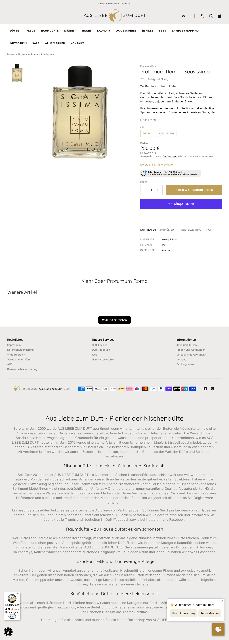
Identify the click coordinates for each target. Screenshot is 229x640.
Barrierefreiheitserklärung (22, 369)
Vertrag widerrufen (18, 359)
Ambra (166, 250)
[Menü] (18, 594)
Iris (163, 244)
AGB (9, 364)
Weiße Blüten (169, 239)
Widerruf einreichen (114, 319)
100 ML (149, 134)
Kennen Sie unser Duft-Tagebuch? (114, 3)
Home (10, 54)
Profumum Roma (148, 66)
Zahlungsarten (185, 364)
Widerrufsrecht (16, 354)
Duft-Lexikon (99, 344)
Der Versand (170, 156)
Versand (181, 359)
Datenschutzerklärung (20, 349)
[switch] (12, 616)
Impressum (14, 344)
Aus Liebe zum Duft (50, 388)
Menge (143, 182)
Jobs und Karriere (187, 344)
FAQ (94, 354)
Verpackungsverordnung (191, 354)
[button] (202, 15)
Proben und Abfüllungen (191, 349)
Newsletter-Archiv (103, 359)
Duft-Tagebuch (101, 349)
